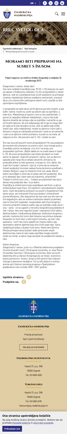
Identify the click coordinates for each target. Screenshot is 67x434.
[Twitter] (51, 3)
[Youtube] (62, 3)
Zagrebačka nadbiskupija (23, 13)
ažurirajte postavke (43, 422)
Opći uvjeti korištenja (33, 338)
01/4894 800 (36, 375)
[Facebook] (45, 3)
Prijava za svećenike (33, 347)
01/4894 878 (36, 401)
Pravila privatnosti (33, 334)
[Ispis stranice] (28, 277)
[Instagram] (56, 3)
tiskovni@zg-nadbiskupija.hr (33, 405)
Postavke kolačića (21, 422)
